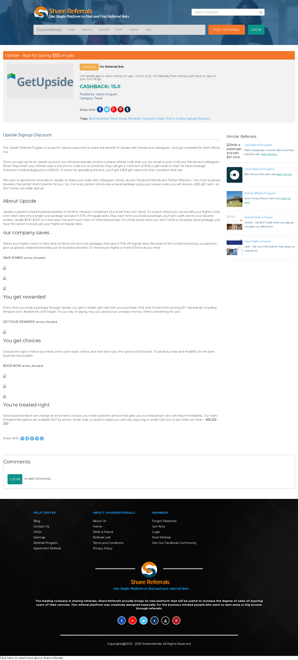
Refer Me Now (269, 154)
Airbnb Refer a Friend (258, 217)
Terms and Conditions (108, 543)
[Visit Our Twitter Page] (143, 621)
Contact (134, 29)
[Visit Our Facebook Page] (122, 621)
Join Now (158, 526)
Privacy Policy (103, 548)
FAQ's (37, 532)
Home (71, 29)
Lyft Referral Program (258, 145)
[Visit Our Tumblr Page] (154, 621)
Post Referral (161, 537)
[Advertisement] (258, 89)
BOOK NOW (23, 366)
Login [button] (256, 30)
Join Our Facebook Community (174, 543)
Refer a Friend (103, 532)
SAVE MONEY (24, 258)
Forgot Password (164, 521)
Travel (98, 98)
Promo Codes (175, 118)
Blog (119, 29)
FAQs (148, 29)
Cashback (94, 86)
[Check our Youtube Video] (165, 621)
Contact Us (41, 526)
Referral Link (101, 537)
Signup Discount (198, 118)
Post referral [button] (226, 30)
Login (15, 479)
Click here (89, 67)
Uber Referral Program (259, 169)
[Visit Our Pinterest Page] (176, 621)
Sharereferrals (49, 30)
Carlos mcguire (106, 94)
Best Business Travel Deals (108, 118)
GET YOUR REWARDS (30, 322)
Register (104, 29)
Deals (160, 118)
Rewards (134, 118)
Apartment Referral (47, 548)
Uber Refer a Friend (257, 241)
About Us (87, 29)
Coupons (148, 118)
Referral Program (45, 543)
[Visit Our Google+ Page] (133, 621)
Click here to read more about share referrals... (32, 658)
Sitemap (39, 537)
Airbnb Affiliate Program (260, 193)
